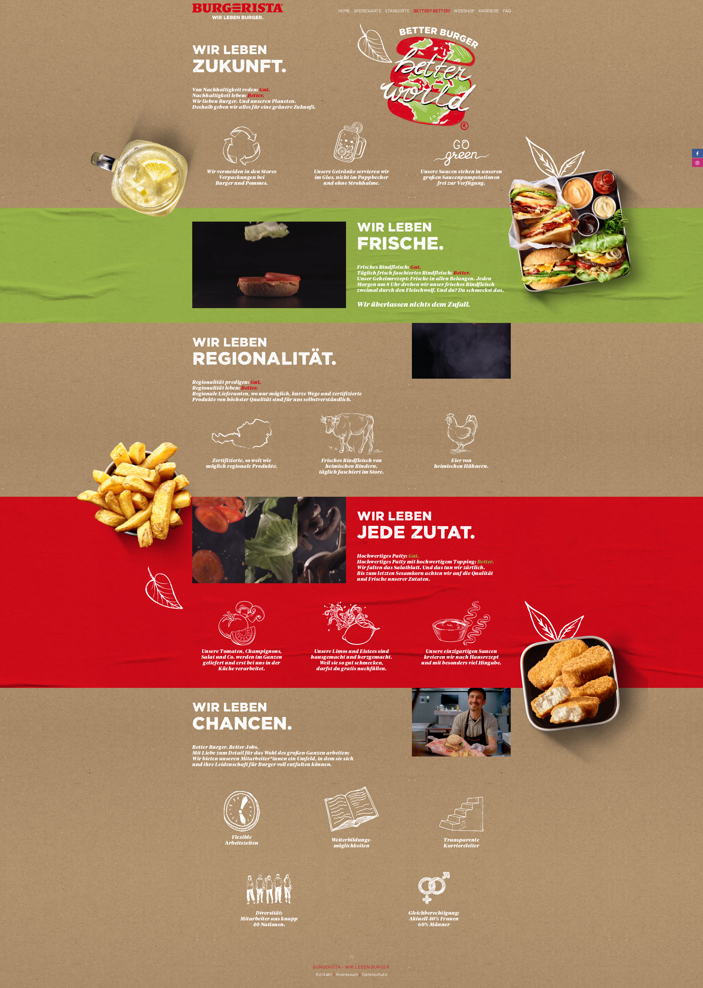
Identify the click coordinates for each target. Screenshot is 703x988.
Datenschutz (374, 974)
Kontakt (324, 974)
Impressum (347, 974)
